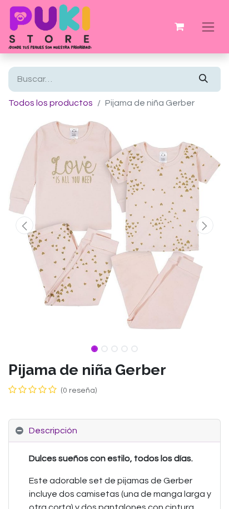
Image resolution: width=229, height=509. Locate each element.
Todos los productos (50, 102)
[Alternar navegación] (208, 26)
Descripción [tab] (53, 430)
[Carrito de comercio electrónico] (179, 26)
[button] (24, 225)
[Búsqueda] (204, 79)
